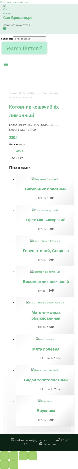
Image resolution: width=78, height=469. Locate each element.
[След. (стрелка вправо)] (13, 464)
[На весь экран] (13, 455)
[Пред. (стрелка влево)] (4, 464)
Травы (45, 93)
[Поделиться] (23, 455)
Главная (13, 93)
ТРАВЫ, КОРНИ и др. (29, 93)
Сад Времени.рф (18, 18)
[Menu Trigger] (6, 64)
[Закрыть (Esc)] (32, 455)
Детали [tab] (20, 150)
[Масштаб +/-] (4, 455)
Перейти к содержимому (14, 2)
